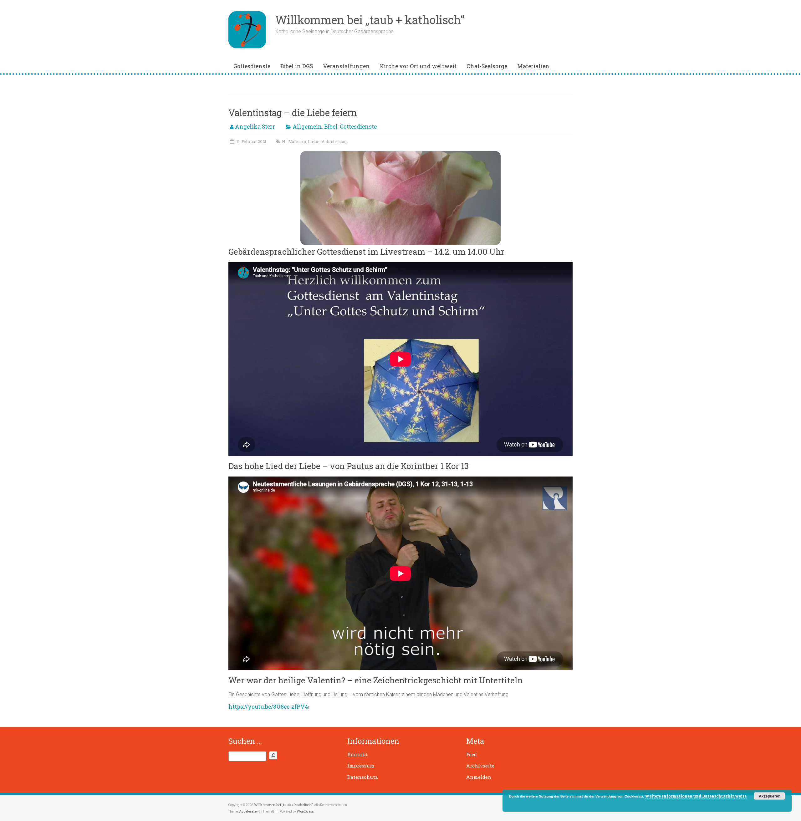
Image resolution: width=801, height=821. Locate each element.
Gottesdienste (251, 66)
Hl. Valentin (294, 141)
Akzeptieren (769, 796)
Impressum (361, 765)
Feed (471, 754)
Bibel (331, 126)
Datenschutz (362, 777)
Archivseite (480, 765)
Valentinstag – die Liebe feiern (292, 113)
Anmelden (478, 777)
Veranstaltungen (346, 66)
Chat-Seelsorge (487, 66)
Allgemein (307, 126)
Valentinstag (334, 141)
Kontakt (357, 754)
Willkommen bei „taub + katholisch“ (369, 19)
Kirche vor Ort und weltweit (418, 66)
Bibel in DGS (296, 66)
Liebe (313, 141)
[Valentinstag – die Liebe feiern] (400, 154)
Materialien (533, 66)
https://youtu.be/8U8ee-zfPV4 (268, 706)
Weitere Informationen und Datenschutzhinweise (696, 795)
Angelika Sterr (255, 126)
